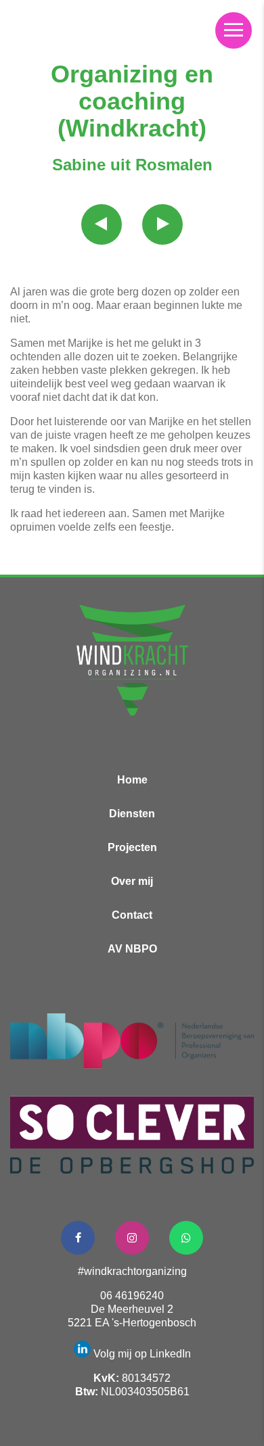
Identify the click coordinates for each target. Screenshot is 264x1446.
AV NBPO (132, 949)
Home (132, 780)
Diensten (132, 813)
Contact (132, 915)
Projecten (132, 847)
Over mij (132, 881)
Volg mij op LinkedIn (142, 1353)
